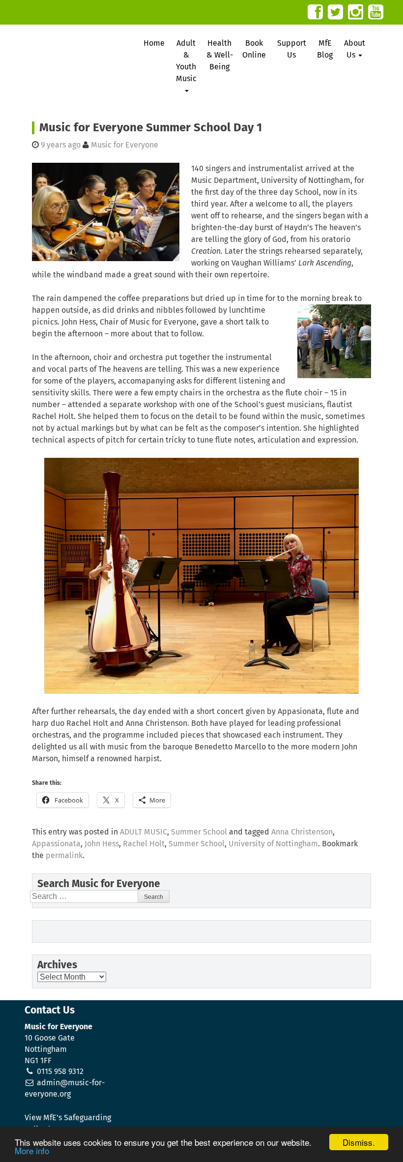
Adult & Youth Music (186, 61)
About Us (354, 49)
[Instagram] (355, 12)
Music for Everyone (124, 145)
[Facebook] (315, 12)
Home (154, 43)
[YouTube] (376, 12)
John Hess (102, 844)
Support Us (291, 49)
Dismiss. (359, 1142)
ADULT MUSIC (143, 832)
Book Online (254, 49)
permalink (64, 856)
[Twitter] (335, 12)
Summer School (199, 832)
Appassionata (56, 844)
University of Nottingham (273, 844)
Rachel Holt (144, 844)
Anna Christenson (302, 832)
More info (32, 1150)
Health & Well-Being (219, 55)
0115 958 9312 (60, 1071)
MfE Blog (325, 49)
